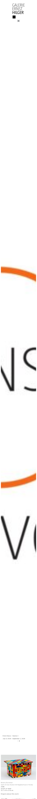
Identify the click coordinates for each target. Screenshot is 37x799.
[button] (18, 20)
